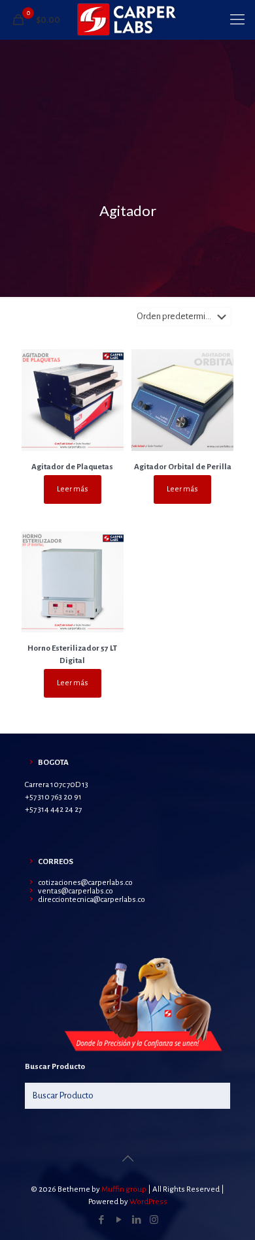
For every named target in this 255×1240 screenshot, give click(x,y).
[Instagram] (154, 1220)
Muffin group (123, 1189)
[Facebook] (101, 1220)
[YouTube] (119, 1220)
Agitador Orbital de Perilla (182, 467)
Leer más (72, 489)
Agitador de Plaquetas (72, 467)
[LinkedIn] (136, 1220)
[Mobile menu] (237, 19)
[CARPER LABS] (127, 19)
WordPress (148, 1202)
